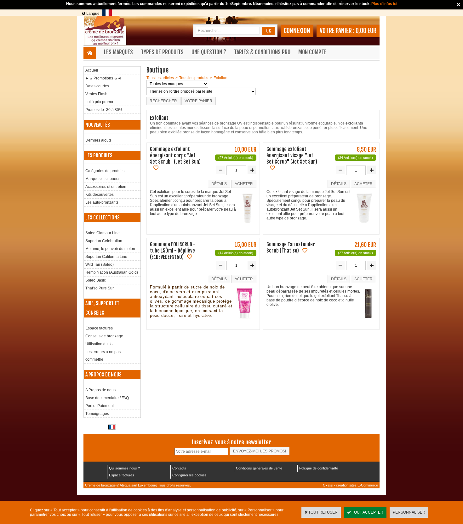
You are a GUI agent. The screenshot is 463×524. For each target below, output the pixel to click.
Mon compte (312, 52)
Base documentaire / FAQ (107, 398)
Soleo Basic (95, 280)
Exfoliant (221, 78)
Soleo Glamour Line (102, 233)
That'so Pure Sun (100, 288)
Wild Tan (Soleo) (99, 264)
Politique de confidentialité (318, 468)
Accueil (91, 70)
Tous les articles (160, 78)
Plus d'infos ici (384, 4)
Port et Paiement (99, 406)
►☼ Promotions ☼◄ (103, 78)
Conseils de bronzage (104, 336)
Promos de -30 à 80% (104, 110)
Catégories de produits (104, 171)
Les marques (118, 52)
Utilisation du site (100, 344)
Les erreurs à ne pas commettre (103, 356)
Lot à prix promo (99, 102)
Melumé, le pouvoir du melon (110, 249)
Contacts (179, 468)
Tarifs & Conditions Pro (262, 52)
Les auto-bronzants (101, 202)
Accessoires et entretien (105, 186)
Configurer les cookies (189, 475)
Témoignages (97, 413)
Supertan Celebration (103, 241)
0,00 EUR (366, 31)
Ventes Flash (96, 94)
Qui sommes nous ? (124, 468)
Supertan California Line (106, 256)
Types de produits (162, 52)
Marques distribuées (102, 179)
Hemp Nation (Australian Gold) (111, 272)
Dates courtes (97, 86)
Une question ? (208, 52)
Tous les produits (193, 78)
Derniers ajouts (98, 140)
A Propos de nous (100, 390)
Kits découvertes (99, 194)
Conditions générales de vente (259, 468)
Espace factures (99, 328)
